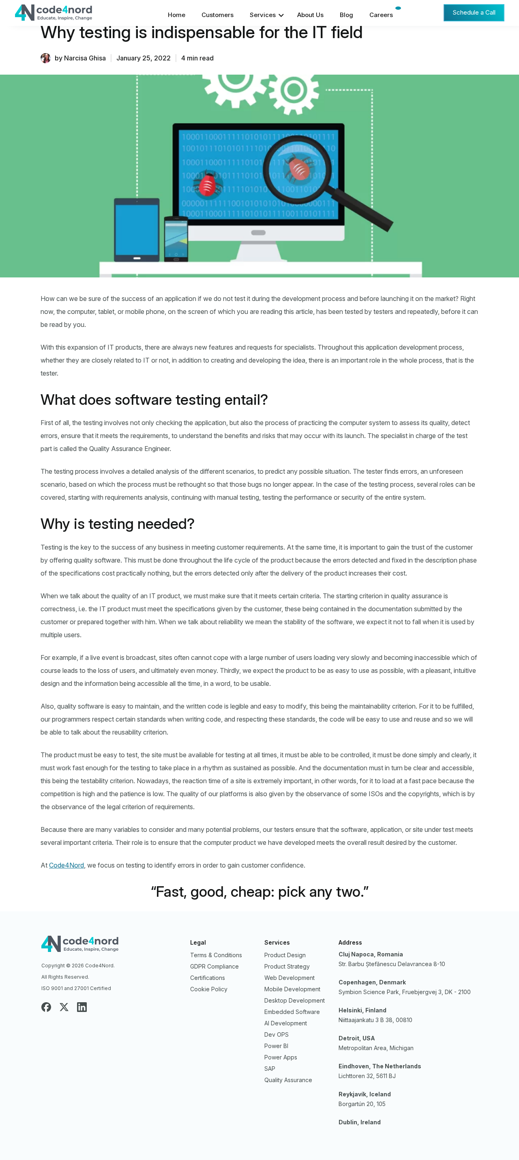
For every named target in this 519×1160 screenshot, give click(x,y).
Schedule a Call (474, 12)
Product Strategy (287, 966)
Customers (218, 15)
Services (263, 15)
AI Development (285, 1023)
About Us (310, 15)
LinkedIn (82, 1007)
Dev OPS (276, 1034)
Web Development (289, 977)
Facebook (46, 1007)
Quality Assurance (288, 1079)
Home (176, 15)
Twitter (64, 1007)
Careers (381, 15)
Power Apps (280, 1057)
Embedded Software (292, 1011)
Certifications (207, 977)
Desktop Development (294, 1000)
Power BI (276, 1045)
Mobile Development (292, 989)
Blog (346, 15)
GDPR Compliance (214, 966)
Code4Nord (72, 14)
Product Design (285, 955)
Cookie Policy (208, 989)
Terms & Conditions (216, 955)
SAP (269, 1068)
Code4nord (110, 946)
